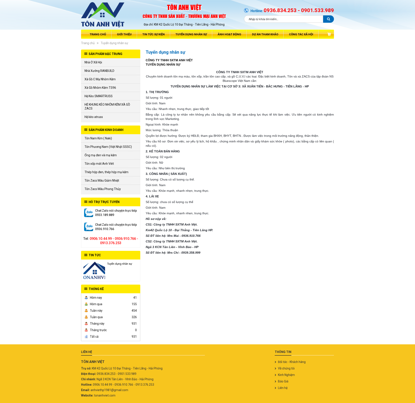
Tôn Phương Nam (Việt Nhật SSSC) (108, 146)
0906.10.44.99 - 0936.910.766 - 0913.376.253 (114, 241)
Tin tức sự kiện (153, 34)
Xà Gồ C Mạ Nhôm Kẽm (100, 79)
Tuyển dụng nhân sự (191, 34)
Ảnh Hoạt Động (229, 34)
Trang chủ (98, 34)
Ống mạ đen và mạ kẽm (101, 155)
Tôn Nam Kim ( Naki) (98, 138)
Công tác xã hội (301, 34)
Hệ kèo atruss (94, 117)
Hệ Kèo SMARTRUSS (99, 96)
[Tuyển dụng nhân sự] (94, 270)
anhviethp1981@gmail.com (109, 390)
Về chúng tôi (286, 368)
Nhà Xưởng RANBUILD (99, 71)
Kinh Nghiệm (286, 375)
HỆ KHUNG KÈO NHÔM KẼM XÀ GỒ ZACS (107, 106)
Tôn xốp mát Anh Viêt (99, 163)
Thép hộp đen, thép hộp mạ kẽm (106, 172)
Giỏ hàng (329, 34)
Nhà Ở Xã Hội (93, 62)
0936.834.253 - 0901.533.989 (299, 10)
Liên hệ (282, 388)
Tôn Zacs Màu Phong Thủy (103, 189)
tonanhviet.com (104, 395)
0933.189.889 (88, 212)
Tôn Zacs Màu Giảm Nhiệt (102, 180)
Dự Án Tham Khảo (265, 34)
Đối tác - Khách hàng (292, 362)
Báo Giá (283, 381)
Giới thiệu (124, 34)
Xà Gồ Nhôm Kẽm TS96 (100, 87)
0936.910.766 (88, 226)
